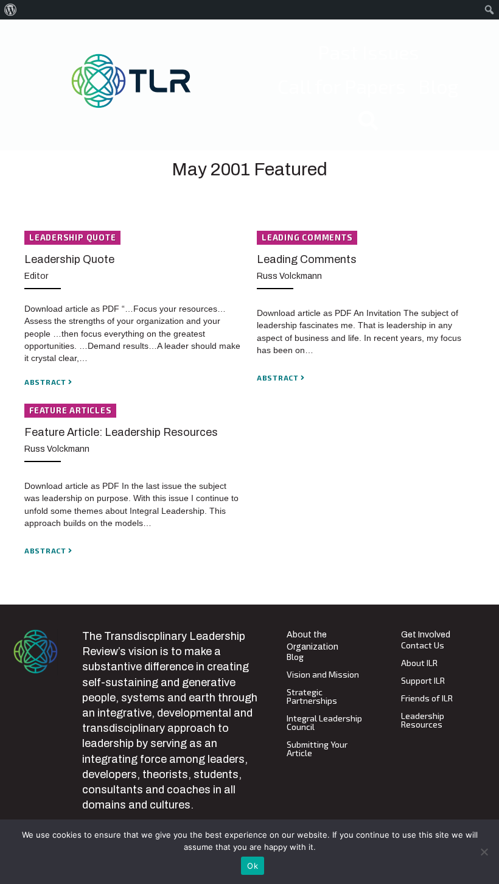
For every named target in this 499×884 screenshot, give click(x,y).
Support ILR (423, 681)
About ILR (419, 663)
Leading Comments (307, 259)
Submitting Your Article (317, 749)
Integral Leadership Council (324, 723)
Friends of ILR (427, 698)
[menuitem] (10, 9)
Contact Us (422, 645)
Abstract (46, 381)
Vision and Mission (323, 674)
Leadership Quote (69, 259)
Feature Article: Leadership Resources (121, 432)
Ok (252, 866)
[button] (368, 120)
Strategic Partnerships (312, 697)
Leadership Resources (422, 720)
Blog (295, 657)
